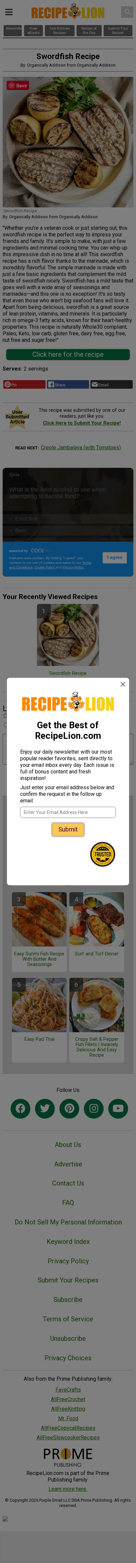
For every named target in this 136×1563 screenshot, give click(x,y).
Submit (68, 829)
